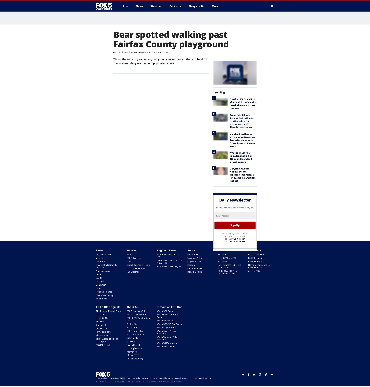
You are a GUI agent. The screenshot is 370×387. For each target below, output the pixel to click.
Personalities (132, 327)
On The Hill (101, 325)
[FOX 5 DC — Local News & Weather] (105, 6)
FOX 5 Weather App (135, 268)
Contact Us (131, 324)
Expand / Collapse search (272, 6)
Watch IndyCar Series (167, 327)
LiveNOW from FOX (227, 258)
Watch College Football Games (167, 315)
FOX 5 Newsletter (134, 331)
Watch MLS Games (166, 346)
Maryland (100, 261)
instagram (260, 374)
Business (100, 281)
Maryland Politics (195, 258)
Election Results (194, 268)
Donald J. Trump (194, 271)
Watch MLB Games (166, 320)
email (271, 374)
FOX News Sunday (104, 295)
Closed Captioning (134, 358)
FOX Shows (223, 261)
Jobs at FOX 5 (132, 355)
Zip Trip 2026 (254, 271)
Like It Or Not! (102, 318)
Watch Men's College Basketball (166, 332)
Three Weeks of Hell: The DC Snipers (108, 340)
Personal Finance (104, 291)
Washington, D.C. (104, 254)
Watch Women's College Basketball (168, 338)
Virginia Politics (194, 261)
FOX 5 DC (117, 52)
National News (103, 271)
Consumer (101, 284)
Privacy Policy (238, 238)
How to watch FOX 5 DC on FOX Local (229, 266)
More (215, 6)
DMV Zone (101, 314)
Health (99, 288)
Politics (192, 250)
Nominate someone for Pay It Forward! (259, 266)
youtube (242, 374)
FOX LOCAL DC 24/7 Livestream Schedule (227, 272)
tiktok (266, 374)
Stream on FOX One (169, 307)
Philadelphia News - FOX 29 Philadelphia (170, 262)
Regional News (166, 250)
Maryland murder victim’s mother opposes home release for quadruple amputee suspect (242, 174)
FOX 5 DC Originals (108, 307)
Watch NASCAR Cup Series (169, 324)
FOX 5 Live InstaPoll (135, 311)
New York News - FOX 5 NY (168, 255)
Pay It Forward (255, 261)
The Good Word (103, 335)
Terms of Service (237, 241)
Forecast (130, 254)
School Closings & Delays (138, 265)
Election (191, 265)
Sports (99, 278)
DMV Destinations (256, 258)
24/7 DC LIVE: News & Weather (106, 266)
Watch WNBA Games (167, 343)
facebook (248, 374)
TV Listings (223, 254)
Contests (130, 341)
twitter (254, 374)
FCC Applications (134, 348)
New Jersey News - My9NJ (169, 266)
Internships (131, 351)
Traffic (129, 261)
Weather (132, 250)
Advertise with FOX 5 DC (137, 314)
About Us (132, 307)
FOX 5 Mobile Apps (135, 334)
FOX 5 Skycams (133, 258)
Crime (98, 274)
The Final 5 (101, 321)
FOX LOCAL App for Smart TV (138, 319)
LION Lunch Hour (256, 254)
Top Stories (101, 298)
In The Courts (102, 328)
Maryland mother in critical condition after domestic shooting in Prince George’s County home (242, 140)
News (126, 52)
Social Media (132, 338)
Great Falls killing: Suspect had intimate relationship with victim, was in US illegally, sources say (242, 121)
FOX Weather (132, 271)
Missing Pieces (103, 344)
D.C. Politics (192, 254)
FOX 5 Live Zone (103, 331)
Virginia (99, 258)
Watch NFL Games (165, 311)
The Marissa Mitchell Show (108, 311)
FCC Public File (133, 344)
